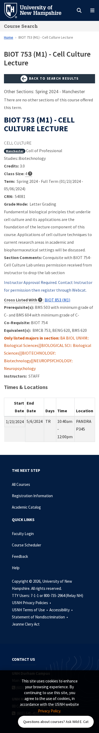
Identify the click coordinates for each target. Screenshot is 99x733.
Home (8, 37)
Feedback (20, 556)
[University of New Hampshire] (37, 10)
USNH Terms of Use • (30, 609)
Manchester (14, 151)
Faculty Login (23, 533)
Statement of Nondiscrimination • (40, 616)
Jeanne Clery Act (26, 624)
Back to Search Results (53, 78)
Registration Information (32, 495)
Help (16, 567)
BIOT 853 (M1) (57, 299)
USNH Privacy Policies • (32, 602)
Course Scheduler (26, 545)
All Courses (21, 484)
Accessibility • (61, 609)
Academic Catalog (26, 507)
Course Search (21, 26)
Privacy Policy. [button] (49, 710)
